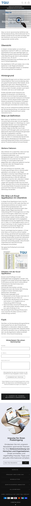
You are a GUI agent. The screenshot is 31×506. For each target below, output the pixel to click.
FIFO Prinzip (18, 242)
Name (3, 345)
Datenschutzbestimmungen (11, 384)
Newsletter (15, 479)
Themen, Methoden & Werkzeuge (18, 14)
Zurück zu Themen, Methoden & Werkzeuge (15, 396)
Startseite (5, 14)
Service (15, 469)
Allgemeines (15, 489)
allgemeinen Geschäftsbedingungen (17, 383)
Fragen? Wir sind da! (15, 474)
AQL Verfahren (20, 180)
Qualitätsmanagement (15, 16)
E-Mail (4, 353)
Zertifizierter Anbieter (15, 484)
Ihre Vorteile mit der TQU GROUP (15, 494)
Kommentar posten (15, 377)
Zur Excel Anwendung (15, 334)
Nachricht (5, 360)
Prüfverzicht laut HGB (8, 153)
